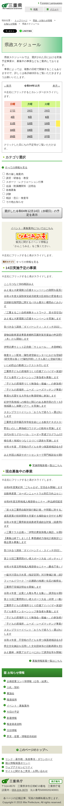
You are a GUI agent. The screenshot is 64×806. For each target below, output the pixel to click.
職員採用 (12, 699)
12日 (30, 123)
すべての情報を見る (16, 167)
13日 (47, 123)
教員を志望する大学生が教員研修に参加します (30, 395)
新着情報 (12, 718)
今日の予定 (13, 711)
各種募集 (11, 189)
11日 (12, 123)
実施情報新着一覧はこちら (47, 465)
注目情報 (12, 730)
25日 (12, 136)
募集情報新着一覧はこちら (47, 660)
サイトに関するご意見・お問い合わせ (26, 771)
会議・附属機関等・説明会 (21, 186)
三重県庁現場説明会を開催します (22, 586)
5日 (30, 117)
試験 (8, 194)
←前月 (7, 85)
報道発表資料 (14, 724)
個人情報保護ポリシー (17, 763)
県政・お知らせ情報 (42, 20)
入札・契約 (13, 687)
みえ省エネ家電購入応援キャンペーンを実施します (32, 318)
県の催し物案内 (14, 174)
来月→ (56, 85)
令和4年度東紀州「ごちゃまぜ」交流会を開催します (33, 487)
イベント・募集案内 (18, 705)
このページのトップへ (33, 749)
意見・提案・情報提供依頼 (22, 736)
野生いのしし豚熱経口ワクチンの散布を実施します (32, 428)
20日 (47, 130)
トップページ (21, 20)
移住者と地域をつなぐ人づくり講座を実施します (31, 440)
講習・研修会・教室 (17, 178)
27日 (47, 136)
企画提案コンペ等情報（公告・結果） (28, 681)
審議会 (10, 693)
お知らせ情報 (10, 24)
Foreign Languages (51, 3)
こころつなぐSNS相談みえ (19, 284)
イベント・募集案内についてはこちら (32, 228)
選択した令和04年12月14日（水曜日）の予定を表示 (32, 213)
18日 (12, 130)
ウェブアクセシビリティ (19, 767)
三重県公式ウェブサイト (12, 6)
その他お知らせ (14, 201)
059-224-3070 (20, 790)
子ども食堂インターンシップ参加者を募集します (31, 377)
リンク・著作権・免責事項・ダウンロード (29, 759)
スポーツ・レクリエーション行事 (24, 181)
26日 (30, 136)
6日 (47, 117)
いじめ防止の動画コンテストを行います (26, 365)
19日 (30, 130)
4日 (13, 117)
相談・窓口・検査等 (17, 198)
